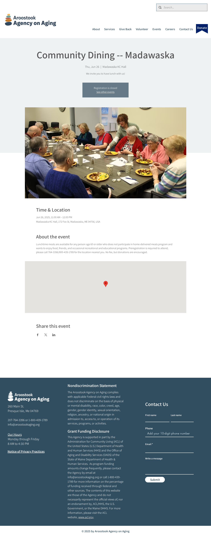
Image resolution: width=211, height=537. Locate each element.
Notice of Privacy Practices (26, 451)
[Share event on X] (45, 335)
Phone (149, 428)
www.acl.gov (85, 517)
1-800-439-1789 (38, 420)
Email (148, 444)
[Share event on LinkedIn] (53, 335)
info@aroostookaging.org (83, 477)
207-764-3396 (16, 420)
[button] (96, 28)
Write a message (154, 458)
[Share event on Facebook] (37, 335)
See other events (105, 92)
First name (150, 415)
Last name (176, 415)
